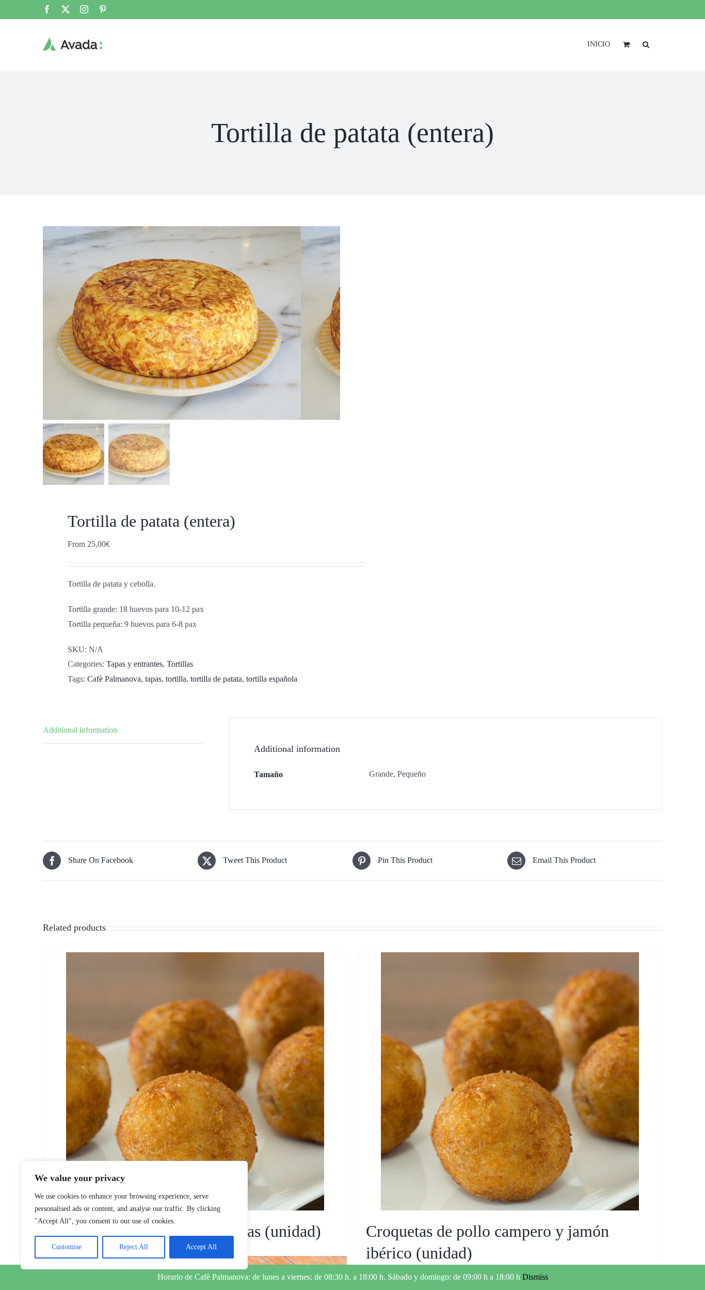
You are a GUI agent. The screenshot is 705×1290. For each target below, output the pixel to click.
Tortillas (180, 663)
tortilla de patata (216, 678)
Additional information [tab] (80, 730)
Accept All (201, 1247)
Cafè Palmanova (114, 678)
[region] (134, 1215)
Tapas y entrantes (134, 663)
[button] (646, 43)
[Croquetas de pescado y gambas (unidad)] (195, 1081)
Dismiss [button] (535, 1276)
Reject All (133, 1247)
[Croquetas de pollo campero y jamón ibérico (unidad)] (510, 1081)
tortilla (176, 678)
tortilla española (271, 678)
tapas (153, 678)
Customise (67, 1247)
